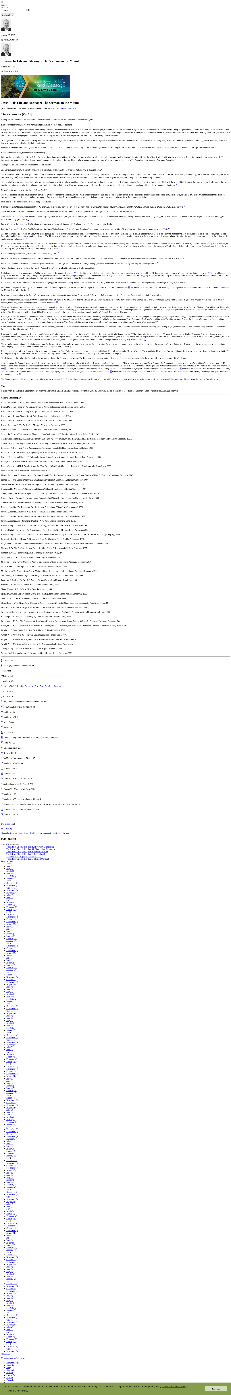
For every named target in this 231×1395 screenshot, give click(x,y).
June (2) (9, 958)
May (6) (9, 1115)
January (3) (11, 941)
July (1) (9, 955)
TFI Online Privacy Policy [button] (174, 1386)
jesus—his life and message (35, 833)
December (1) (12, 914)
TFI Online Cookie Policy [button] (16, 1391)
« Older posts (19, 1358)
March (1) (10, 936)
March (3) (10, 965)
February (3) (11, 938)
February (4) (11, 1028)
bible (3, 833)
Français (10, 1380)
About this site (12, 1363)
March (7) (10, 1214)
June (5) (9, 1049)
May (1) (9, 868)
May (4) (9, 991)
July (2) (9, 926)
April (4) (10, 994)
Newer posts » (7, 1358)
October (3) (11, 919)
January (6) (11, 1124)
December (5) (12, 1066)
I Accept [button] (216, 1389)
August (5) (11, 1045)
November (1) (12, 885)
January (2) (11, 909)
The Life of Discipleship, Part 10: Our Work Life (27, 851)
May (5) (9, 1052)
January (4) (11, 1061)
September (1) (12, 1262)
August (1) (11, 893)
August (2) (11, 924)
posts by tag (6, 1353)
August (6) (11, 1170)
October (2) (11, 888)
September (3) (12, 890)
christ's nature (12, 833)
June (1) (9, 866)
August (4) (11, 1013)
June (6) (9, 1269)
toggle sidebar (7, 15)
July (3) (9, 895)
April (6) (10, 1054)
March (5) (10, 1025)
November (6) (12, 1226)
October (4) (11, 979)
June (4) (9, 1018)
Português (10, 1375)
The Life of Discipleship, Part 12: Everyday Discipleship (30, 847)
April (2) (10, 902)
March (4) (10, 1057)
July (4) (9, 987)
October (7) (11, 1134)
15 (169, 229)
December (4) (12, 1035)
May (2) (9, 931)
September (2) (12, 921)
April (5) (10, 1086)
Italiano (9, 1377)
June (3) (9, 929)
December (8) (12, 1223)
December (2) (12, 883)
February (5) (11, 1122)
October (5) (11, 1071)
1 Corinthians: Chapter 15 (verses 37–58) (23, 856)
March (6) (10, 1182)
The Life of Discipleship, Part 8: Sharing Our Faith (27, 859)
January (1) (11, 878)
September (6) (12, 1136)
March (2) (10, 873)
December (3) (12, 1192)
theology (66, 833)
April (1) (10, 871)
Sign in (4, 5)
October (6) (11, 1288)
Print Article (6, 828)
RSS (8, 1367)
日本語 (9, 1372)
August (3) (11, 984)
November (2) (12, 917)
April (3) (10, 934)
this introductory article (64, 108)
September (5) (12, 1042)
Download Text (7, 824)
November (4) (12, 1008)
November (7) (12, 1317)
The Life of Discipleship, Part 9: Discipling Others (27, 854)
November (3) (12, 977)
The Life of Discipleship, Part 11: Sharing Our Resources (30, 849)
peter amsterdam (55, 833)
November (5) (12, 1163)
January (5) (11, 1030)
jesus (21, 833)
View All (5, 844)
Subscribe (10, 1365)
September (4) (12, 1168)
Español (9, 1370)
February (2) (11, 876)
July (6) (9, 1078)
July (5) (9, 1047)
